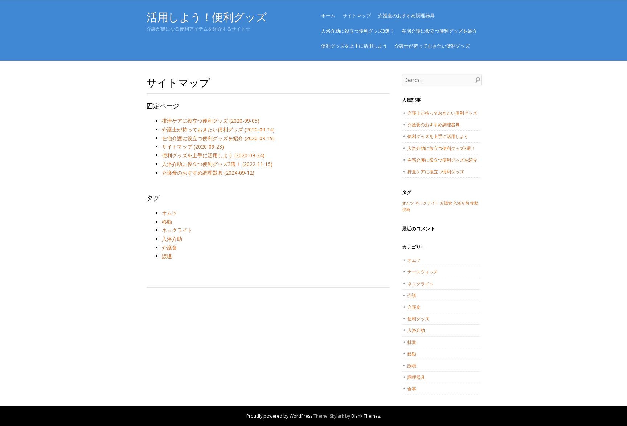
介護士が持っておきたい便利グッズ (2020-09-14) (218, 129)
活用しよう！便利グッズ (207, 16)
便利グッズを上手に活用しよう (354, 45)
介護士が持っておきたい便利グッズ (432, 45)
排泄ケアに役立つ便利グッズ (435, 172)
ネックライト (177, 230)
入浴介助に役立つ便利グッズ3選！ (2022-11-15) (217, 164)
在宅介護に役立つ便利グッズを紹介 (439, 31)
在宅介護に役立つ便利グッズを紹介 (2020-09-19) (218, 138)
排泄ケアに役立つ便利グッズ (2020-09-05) (210, 120)
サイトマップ (357, 15)
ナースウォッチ (422, 272)
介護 (411, 295)
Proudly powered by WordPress (279, 416)
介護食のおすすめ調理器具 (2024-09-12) (208, 172)
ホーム (328, 15)
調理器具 (416, 377)
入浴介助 (172, 238)
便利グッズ (418, 319)
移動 (167, 221)
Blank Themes (365, 416)
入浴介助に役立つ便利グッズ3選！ (357, 31)
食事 (411, 389)
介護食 (169, 247)
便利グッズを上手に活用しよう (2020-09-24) (213, 155)
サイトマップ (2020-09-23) (193, 146)
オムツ (169, 213)
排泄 (411, 342)
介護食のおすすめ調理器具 (406, 15)
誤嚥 (167, 256)
